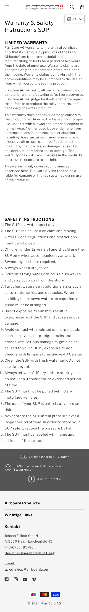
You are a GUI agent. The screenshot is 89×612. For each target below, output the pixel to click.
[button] (72, 7)
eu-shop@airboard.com (29, 569)
